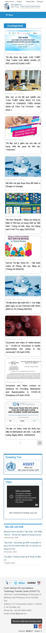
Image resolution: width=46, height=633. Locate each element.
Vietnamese (9, 1)
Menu (11, 15)
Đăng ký (40, 1)
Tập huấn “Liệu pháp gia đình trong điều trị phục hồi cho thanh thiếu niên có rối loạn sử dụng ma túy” (22, 545)
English (19, 1)
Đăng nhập (30, 1)
